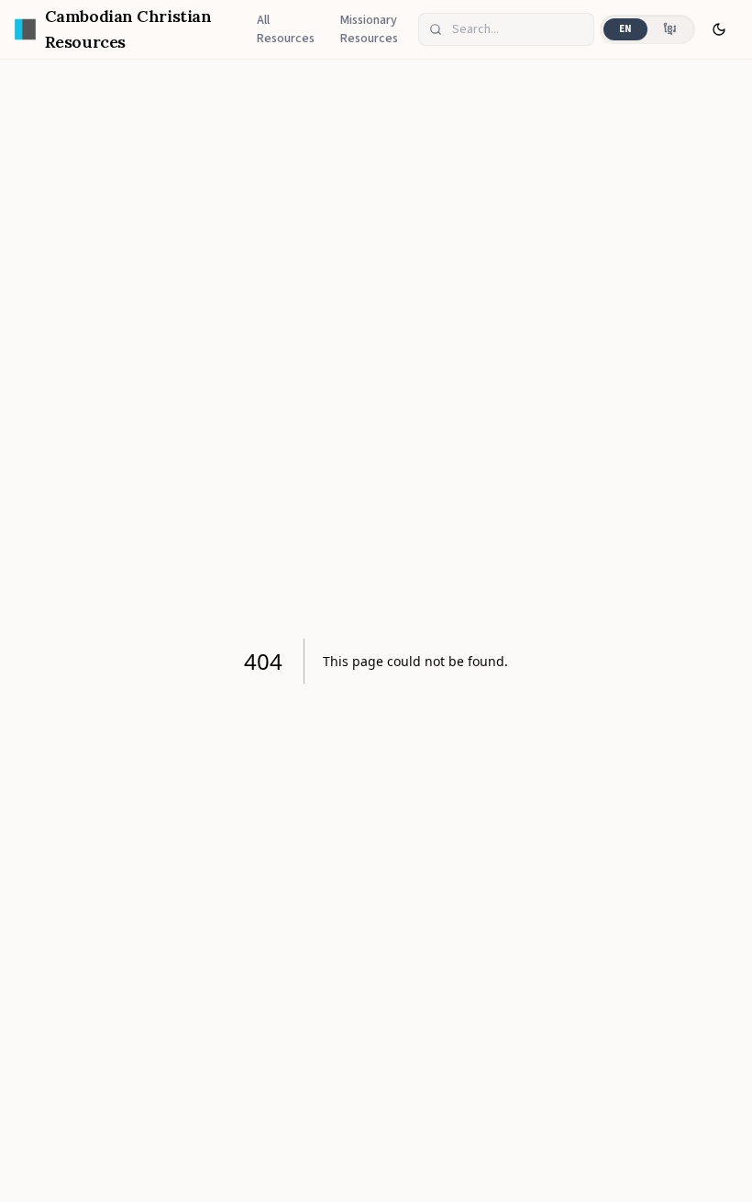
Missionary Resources (369, 29)
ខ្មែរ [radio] (670, 29)
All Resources (286, 29)
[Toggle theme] (719, 29)
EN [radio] (626, 29)
